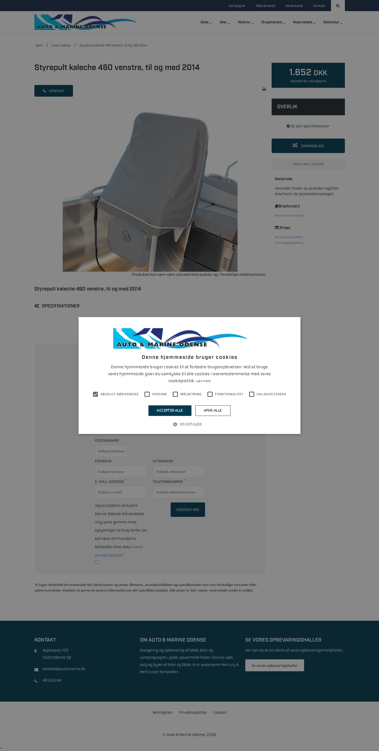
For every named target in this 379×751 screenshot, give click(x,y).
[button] (189, 424)
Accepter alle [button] (170, 410)
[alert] (189, 375)
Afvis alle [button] (213, 410)
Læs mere (203, 381)
